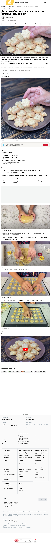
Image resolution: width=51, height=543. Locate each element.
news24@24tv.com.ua (7, 419)
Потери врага (22, 463)
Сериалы (21, 476)
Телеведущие (4, 439)
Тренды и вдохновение (8, 488)
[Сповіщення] (49, 2)
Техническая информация (23, 443)
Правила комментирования (23, 441)
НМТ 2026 (37, 474)
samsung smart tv (28, 527)
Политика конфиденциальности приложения (24, 436)
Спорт (20, 483)
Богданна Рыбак (9, 17)
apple (14, 527)
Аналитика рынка (7, 485)
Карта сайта (36, 439)
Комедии (21, 474)
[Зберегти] (45, 24)
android (6, 527)
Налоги (5, 477)
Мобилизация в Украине (41, 450)
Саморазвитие (38, 476)
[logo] (10, 2)
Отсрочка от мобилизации (40, 458)
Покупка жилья (7, 486)
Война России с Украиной (25, 450)
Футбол (20, 486)
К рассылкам (43, 499)
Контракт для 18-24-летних (40, 457)
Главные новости (7, 452)
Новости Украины (7, 453)
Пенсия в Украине (7, 479)
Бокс (20, 485)
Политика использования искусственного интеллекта (23, 433)
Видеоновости (7, 457)
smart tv (20, 527)
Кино (20, 468)
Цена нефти (6, 469)
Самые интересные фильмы (25, 469)
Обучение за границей (39, 477)
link (27, 425)
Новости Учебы (38, 468)
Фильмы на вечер (23, 472)
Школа (36, 472)
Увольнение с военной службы (41, 452)
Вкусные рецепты (19, 2)
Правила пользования (6, 443)
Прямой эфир (6, 455)
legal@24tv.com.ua (17, 521)
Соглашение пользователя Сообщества (23, 439)
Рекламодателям (5, 441)
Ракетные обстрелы (23, 452)
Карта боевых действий (24, 453)
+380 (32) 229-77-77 (10, 520)
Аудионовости (7, 458)
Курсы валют (6, 471)
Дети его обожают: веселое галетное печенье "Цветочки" (28, 6)
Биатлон (21, 490)
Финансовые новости (8, 472)
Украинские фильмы (23, 471)
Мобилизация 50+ (38, 453)
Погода (5, 460)
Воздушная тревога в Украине (25, 457)
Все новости (7, 450)
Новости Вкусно (4, 6)
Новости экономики (8, 468)
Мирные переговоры (23, 455)
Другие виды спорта (23, 491)
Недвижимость (7, 483)
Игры (35, 441)
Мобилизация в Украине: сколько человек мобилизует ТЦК (41, 462)
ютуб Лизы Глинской (11, 20)
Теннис (20, 488)
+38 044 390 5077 (30, 419)
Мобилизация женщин (39, 455)
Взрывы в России (22, 462)
